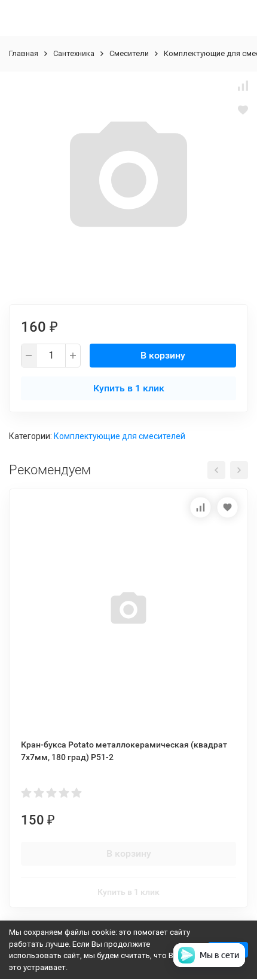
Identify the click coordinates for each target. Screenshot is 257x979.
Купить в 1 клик (128, 388)
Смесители (129, 53)
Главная (23, 53)
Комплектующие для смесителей (119, 436)
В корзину (162, 355)
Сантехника (73, 53)
